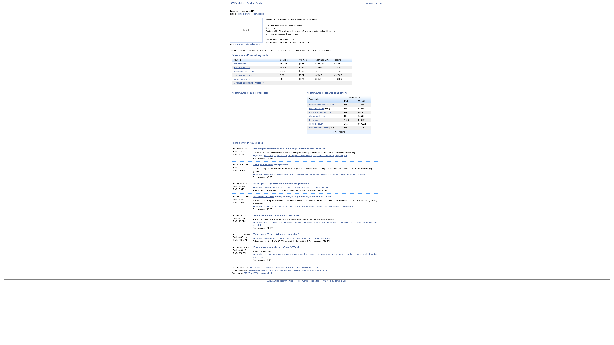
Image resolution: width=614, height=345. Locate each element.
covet (269, 267)
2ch (285, 155)
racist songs (258, 257)
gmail (275, 187)
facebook (268, 187)
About (269, 281)
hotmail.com (288, 222)
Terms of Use (340, 281)
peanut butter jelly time (343, 206)
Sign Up (250, 3)
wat (345, 155)
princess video (326, 254)
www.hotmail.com (305, 222)
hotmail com (276, 222)
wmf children (254, 270)
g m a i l (281, 187)
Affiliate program (280, 281)
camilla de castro (353, 254)
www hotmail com (321, 222)
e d (271, 155)
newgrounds (269, 174)
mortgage (323, 187)
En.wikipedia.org (262, 183)
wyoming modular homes (272, 270)
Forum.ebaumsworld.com (267, 247)
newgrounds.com (316, 108)
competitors (259, 14)
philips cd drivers (290, 270)
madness (279, 174)
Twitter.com (259, 234)
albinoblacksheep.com (319, 128)
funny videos (287, 206)
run (295, 222)
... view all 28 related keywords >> (249, 83)
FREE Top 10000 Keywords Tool (258, 273)
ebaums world (298, 254)
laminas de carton (319, 270)
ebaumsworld (240, 64)
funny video (276, 206)
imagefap (339, 155)
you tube (315, 187)
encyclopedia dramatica (301, 155)
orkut (308, 187)
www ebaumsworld (242, 79)
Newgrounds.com (263, 164)
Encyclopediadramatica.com (268, 148)
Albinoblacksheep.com (266, 215)
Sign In (259, 3)
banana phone (372, 222)
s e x (303, 187)
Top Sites (315, 281)
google (289, 187)
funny (268, 206)
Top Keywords (301, 281)
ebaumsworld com (242, 67)
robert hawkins (302, 267)
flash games (321, 174)
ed (275, 155)
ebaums (312, 206)
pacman (328, 206)
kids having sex (312, 254)
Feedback (369, 3)
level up (287, 174)
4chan (280, 155)
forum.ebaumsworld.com (320, 112)
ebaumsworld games (243, 75)
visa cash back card (258, 267)
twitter (311, 238)
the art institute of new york (283, 267)
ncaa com (313, 267)
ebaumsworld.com (317, 116)
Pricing (379, 3)
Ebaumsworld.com (263, 196)
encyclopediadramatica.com (247, 44)
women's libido (304, 270)
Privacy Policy (328, 281)
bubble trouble (345, 174)
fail (289, 155)
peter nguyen (339, 254)
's (295, 206)
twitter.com (313, 120)
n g (293, 174)
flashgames (310, 174)
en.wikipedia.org (316, 124)
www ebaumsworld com (244, 71)
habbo (266, 155)
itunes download (358, 222)
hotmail (267, 222)
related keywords (245, 14)
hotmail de (257, 225)
